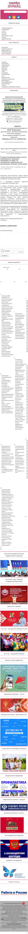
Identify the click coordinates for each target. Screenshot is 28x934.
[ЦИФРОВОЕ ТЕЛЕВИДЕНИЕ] (14, 872)
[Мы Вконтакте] (10, 17)
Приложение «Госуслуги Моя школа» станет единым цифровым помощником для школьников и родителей (20, 364)
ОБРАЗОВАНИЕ (6, 65)
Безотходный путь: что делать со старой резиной (19, 457)
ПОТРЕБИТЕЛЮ (6, 74)
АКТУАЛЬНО (5, 47)
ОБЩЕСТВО (5, 67)
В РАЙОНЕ (4, 62)
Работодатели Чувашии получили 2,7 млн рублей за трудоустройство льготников (20, 317)
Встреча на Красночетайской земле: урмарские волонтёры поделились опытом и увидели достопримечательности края (8, 397)
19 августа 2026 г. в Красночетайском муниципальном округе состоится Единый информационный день (19, 464)
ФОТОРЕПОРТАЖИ (7, 52)
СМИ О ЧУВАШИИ (6, 53)
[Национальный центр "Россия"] (12, 825)
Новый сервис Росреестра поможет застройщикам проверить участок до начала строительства (7, 305)
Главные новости (9, 167)
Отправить (5, 255)
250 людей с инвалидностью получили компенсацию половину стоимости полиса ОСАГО (8, 388)
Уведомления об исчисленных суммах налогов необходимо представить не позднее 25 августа (8, 531)
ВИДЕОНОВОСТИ (6, 50)
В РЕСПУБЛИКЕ (6, 84)
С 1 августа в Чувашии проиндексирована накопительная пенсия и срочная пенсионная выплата (8, 331)
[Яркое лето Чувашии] (14, 618)
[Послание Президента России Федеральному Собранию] (14, 568)
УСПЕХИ (4, 37)
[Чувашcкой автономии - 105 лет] (14, 705)
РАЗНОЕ (4, 85)
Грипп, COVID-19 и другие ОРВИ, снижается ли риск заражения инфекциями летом (20, 329)
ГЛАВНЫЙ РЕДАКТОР (7, 28)
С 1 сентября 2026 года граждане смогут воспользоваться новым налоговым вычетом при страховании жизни (8, 457)
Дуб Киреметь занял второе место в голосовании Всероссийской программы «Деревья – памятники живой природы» (7, 345)
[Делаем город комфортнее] (14, 678)
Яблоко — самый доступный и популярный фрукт (6, 405)
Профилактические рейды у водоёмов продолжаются (6, 311)
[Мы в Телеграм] (18, 17)
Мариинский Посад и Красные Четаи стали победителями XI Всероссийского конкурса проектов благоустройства (20, 375)
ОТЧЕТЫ (4, 33)
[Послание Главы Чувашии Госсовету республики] (14, 594)
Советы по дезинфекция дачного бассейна (19, 323)
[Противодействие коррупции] (14, 848)
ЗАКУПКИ (4, 34)
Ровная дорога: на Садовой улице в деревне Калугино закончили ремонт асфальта (6, 449)
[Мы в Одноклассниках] (14, 17)
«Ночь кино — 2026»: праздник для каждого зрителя (7, 510)
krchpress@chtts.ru (17, 153)
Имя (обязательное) (6, 230)
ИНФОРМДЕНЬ (5, 80)
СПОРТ (3, 71)
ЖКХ (3, 76)
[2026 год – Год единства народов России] (14, 642)
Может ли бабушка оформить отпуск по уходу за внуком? (7, 544)
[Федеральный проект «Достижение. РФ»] (14, 732)
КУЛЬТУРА (4, 68)
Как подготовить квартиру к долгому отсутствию (6, 337)
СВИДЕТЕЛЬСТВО (6, 39)
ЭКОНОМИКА (5, 63)
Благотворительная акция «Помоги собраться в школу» (20, 418)
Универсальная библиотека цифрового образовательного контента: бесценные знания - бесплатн (7, 503)
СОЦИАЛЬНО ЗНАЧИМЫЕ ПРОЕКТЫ (11, 87)
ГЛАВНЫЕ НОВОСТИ (7, 49)
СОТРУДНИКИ (5, 29)
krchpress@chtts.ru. (16, 915)
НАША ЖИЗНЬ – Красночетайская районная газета (14, 4)
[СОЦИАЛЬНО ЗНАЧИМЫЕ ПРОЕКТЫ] (14, 763)
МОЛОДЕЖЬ (5, 73)
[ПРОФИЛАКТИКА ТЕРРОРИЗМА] (14, 788)
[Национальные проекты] (14, 807)
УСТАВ (3, 31)
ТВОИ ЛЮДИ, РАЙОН (7, 82)
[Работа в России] (14, 893)
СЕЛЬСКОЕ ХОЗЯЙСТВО (8, 79)
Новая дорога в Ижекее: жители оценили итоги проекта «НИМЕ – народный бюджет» (20, 406)
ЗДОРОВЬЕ (4, 70)
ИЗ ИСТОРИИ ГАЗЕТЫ (7, 36)
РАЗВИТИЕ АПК (5, 77)
